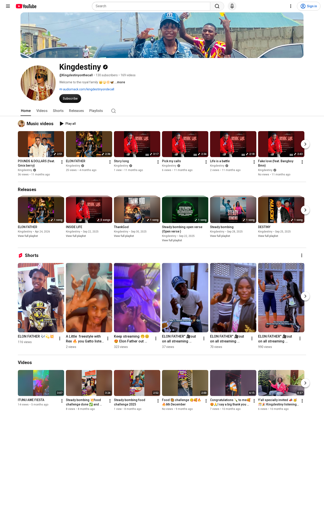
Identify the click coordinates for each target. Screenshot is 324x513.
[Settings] (290, 6)
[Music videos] (22, 123)
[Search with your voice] (232, 6)
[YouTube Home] (25, 6)
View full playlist (28, 236)
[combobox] (152, 6)
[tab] (25, 111)
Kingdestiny (25, 170)
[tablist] (162, 111)
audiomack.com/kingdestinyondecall (88, 89)
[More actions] (62, 162)
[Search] (217, 6)
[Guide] (8, 6)
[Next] (305, 144)
